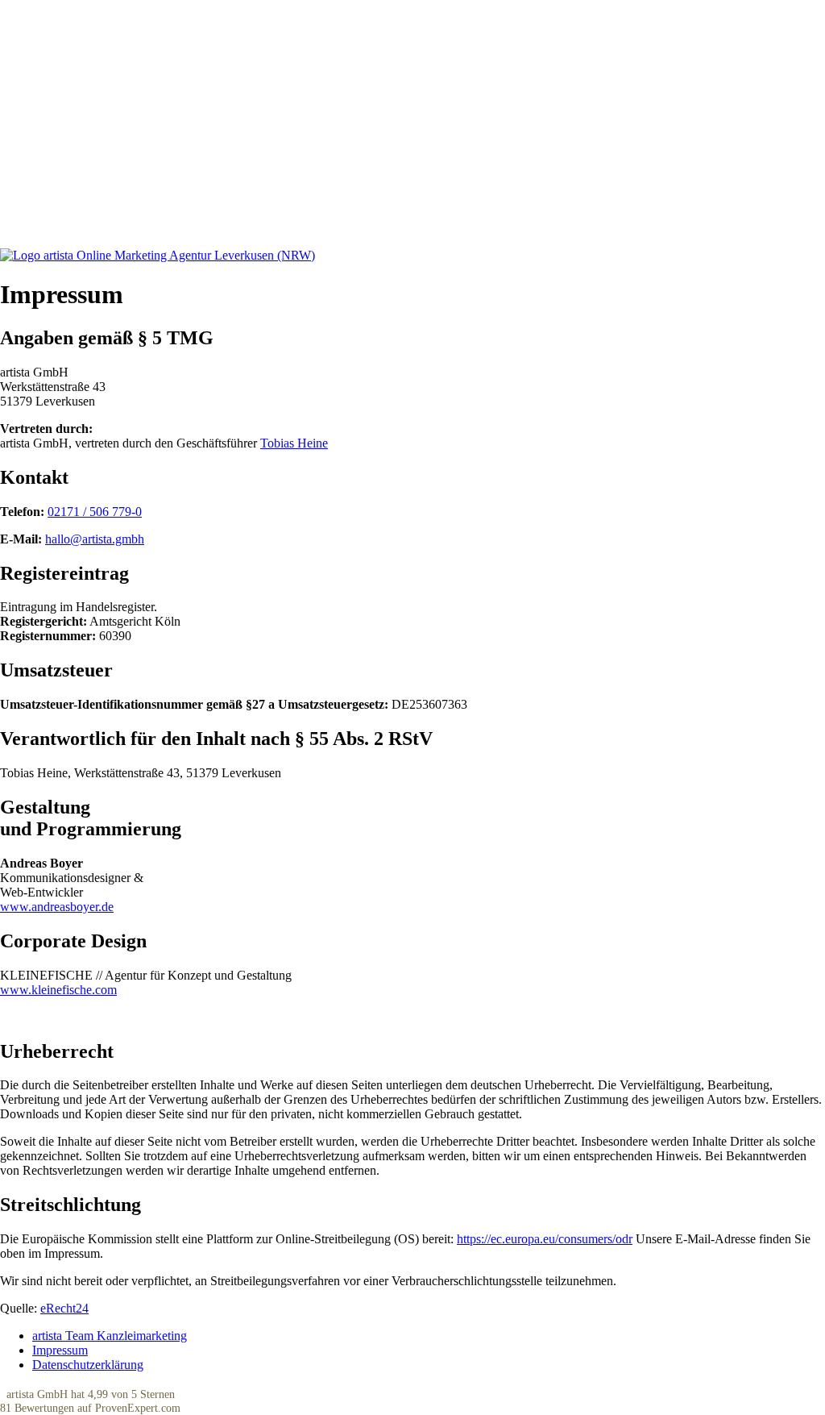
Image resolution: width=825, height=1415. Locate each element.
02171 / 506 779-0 (95, 511)
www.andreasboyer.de (57, 907)
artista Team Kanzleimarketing (109, 1335)
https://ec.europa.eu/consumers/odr (544, 1239)
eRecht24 (64, 1308)
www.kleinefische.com (58, 990)
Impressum (60, 1350)
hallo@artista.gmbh (94, 539)
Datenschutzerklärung (87, 1364)
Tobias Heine (294, 443)
